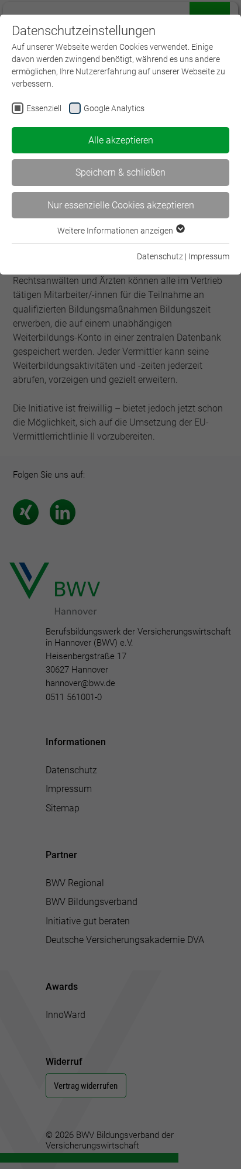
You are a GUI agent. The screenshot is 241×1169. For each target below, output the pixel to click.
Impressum (208, 256)
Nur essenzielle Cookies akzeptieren (120, 205)
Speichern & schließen (120, 172)
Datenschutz (160, 256)
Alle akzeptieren (120, 140)
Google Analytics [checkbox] (114, 108)
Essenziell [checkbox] (43, 108)
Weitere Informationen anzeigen (116, 230)
